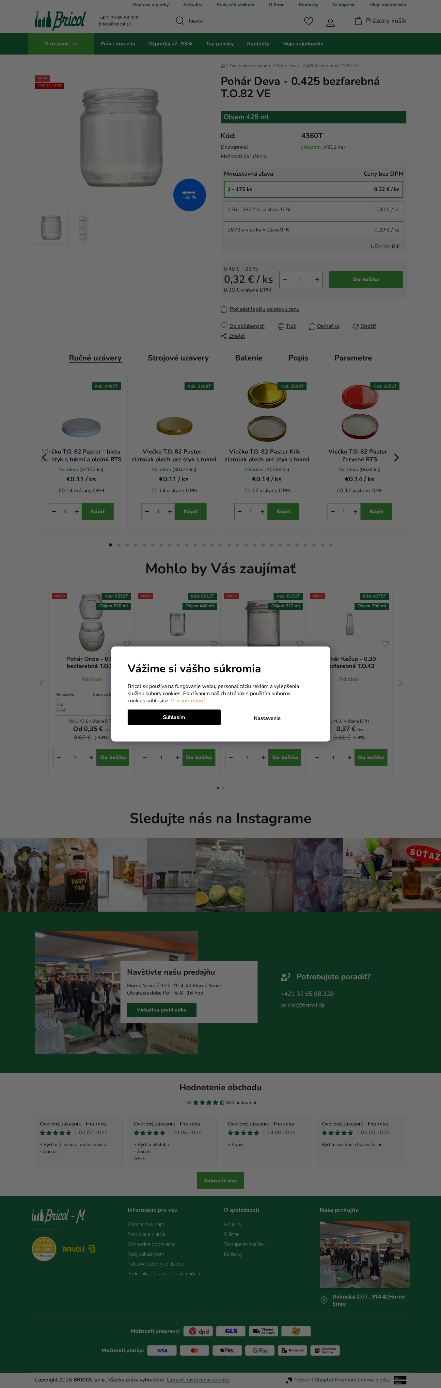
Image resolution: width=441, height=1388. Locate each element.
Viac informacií (188, 700)
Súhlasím (174, 717)
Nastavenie (267, 718)
